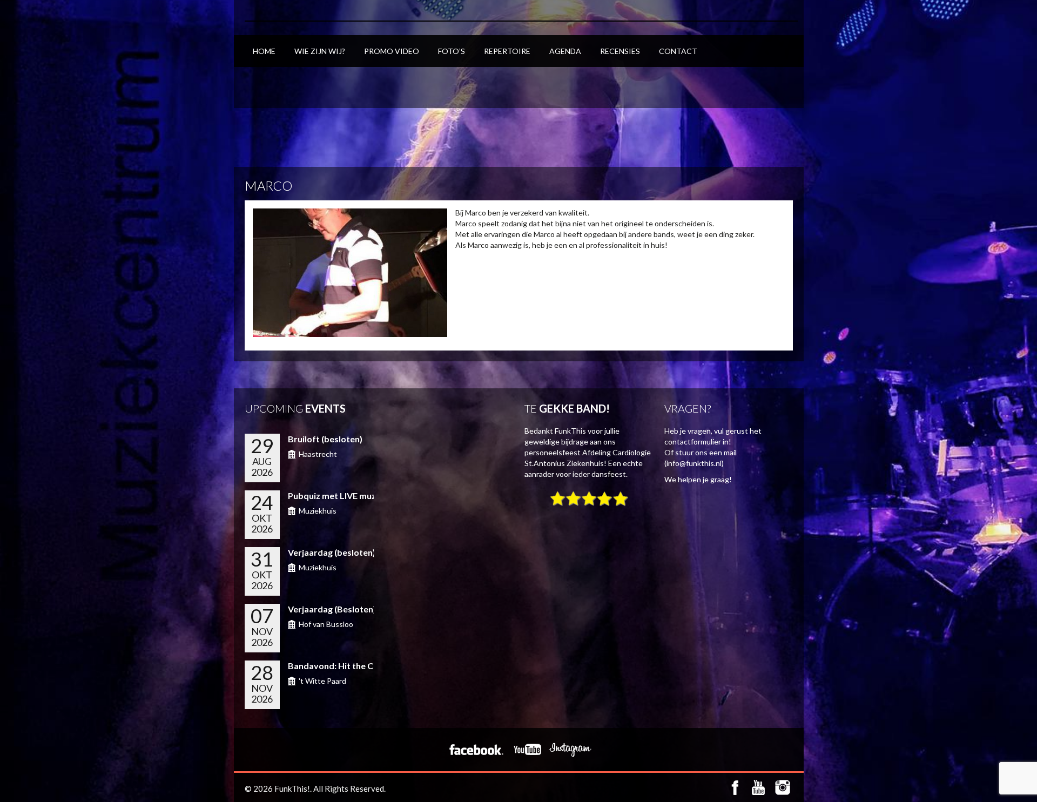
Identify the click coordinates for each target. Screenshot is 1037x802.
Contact (678, 51)
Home (264, 51)
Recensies (620, 51)
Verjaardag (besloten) (331, 552)
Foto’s (451, 51)
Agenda (565, 51)
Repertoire (507, 51)
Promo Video (391, 51)
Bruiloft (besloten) (325, 439)
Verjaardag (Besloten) (332, 609)
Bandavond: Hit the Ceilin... (342, 666)
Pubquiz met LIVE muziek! (339, 495)
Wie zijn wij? (319, 51)
